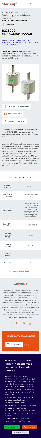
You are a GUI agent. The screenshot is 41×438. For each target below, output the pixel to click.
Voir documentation (16, 121)
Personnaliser (20, 432)
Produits (14, 12)
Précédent (10, 24)
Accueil (5, 12)
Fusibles (25, 12)
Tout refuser (30, 427)
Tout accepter (11, 427)
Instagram (30, 323)
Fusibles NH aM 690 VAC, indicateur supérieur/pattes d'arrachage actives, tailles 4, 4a (16, 17)
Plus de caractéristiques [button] (19, 271)
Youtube (23, 323)
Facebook (11, 323)
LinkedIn (17, 323)
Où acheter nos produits (18, 106)
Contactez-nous (15, 114)
